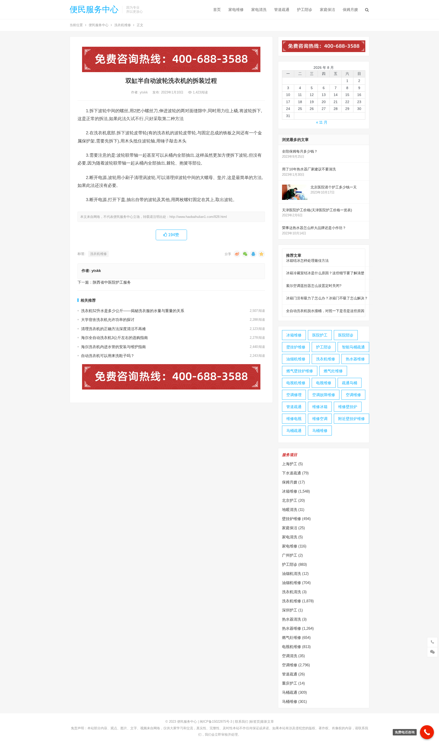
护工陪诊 (304, 9)
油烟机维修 (295, 359)
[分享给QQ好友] (253, 253)
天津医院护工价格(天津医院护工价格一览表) (317, 210)
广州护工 (289, 555)
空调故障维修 (323, 395)
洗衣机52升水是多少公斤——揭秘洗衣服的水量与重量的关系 (132, 311)
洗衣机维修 (122, 25)
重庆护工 (289, 683)
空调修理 (294, 395)
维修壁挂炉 (347, 407)
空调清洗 (289, 656)
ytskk (144, 92)
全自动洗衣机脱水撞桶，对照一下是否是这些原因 (325, 311)
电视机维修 (295, 383)
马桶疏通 (294, 430)
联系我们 (241, 721)
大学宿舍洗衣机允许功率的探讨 (107, 319)
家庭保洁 (327, 9)
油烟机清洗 (291, 573)
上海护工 (289, 464)
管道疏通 (281, 9)
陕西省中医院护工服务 (112, 282)
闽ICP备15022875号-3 (216, 721)
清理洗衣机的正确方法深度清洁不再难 (113, 329)
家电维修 (236, 9)
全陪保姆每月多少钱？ (300, 151)
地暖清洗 (289, 509)
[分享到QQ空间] (261, 253)
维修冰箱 (319, 407)
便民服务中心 (94, 9)
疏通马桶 (349, 383)
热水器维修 (355, 359)
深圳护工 (289, 610)
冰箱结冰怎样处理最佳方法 (307, 261)
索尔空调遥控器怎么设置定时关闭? (313, 286)
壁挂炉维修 (295, 347)
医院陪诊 (345, 335)
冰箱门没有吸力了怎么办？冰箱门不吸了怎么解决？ (327, 298)
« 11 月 (321, 122)
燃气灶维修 (333, 371)
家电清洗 (258, 9)
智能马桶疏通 (353, 347)
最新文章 (267, 721)
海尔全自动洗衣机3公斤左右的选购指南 (114, 337)
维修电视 (294, 418)
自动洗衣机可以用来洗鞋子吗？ (107, 355)
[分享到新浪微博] (237, 253)
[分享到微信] (245, 253)
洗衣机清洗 (291, 592)
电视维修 (323, 383)
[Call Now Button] (427, 732)
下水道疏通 (291, 473)
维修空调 (319, 418)
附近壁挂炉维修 (351, 418)
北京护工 (289, 500)
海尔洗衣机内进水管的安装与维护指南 (113, 347)
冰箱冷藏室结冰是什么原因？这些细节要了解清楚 (325, 273)
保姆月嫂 (350, 9)
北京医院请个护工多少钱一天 (333, 187)
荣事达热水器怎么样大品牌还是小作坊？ (314, 228)
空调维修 (353, 395)
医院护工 (319, 335)
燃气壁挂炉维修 (299, 371)
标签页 (255, 721)
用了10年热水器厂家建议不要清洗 (309, 169)
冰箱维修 (294, 335)
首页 (217, 9)
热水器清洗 (291, 619)
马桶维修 (319, 430)
